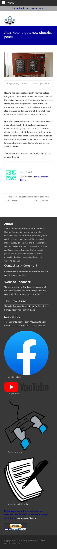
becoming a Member (27, 518)
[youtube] (50, 14)
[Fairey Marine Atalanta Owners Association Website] (8, 20)
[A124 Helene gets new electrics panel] (28, 64)
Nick (35, 84)
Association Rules (26, 310)
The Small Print (15, 301)
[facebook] (47, 14)
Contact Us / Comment (20, 265)
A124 (26, 84)
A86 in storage (42, 200)
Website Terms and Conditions (18, 306)
